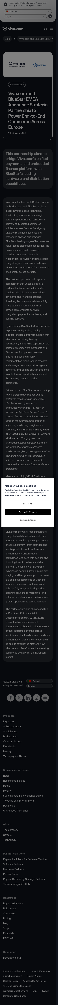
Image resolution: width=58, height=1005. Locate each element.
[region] (27, 502)
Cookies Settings (28, 520)
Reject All (27, 504)
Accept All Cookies (28, 512)
